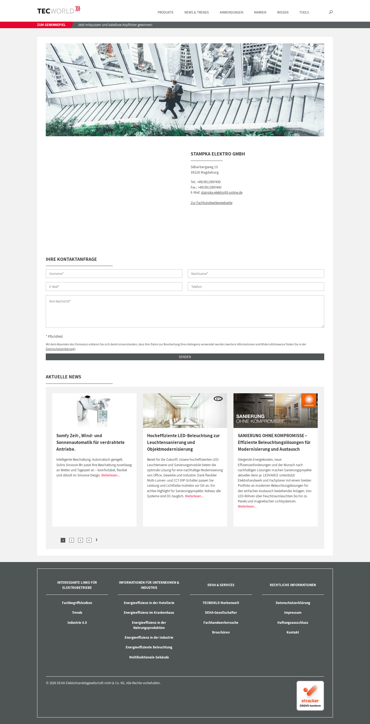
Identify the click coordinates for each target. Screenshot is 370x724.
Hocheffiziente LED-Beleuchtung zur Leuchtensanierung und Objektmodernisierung (183, 442)
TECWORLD (58, 9)
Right (97, 539)
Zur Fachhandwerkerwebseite (211, 202)
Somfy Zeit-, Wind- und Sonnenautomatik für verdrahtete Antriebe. (90, 442)
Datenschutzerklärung (60, 349)
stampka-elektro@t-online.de (221, 192)
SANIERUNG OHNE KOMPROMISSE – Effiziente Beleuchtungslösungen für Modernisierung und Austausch (274, 442)
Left (55, 539)
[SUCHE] (331, 12)
